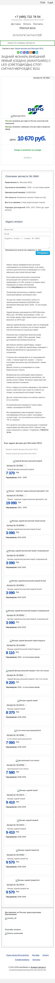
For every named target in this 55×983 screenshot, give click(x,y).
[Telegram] (21, 52)
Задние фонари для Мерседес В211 (29, 49)
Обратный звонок (27, 28)
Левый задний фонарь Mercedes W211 (21, 454)
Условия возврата (22, 960)
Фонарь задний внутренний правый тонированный (27, 619)
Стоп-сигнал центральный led (19, 739)
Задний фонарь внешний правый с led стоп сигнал (27, 679)
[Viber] (24, 52)
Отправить (42, 253)
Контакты (38, 24)
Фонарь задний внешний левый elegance (23, 649)
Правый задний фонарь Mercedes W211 (22, 449)
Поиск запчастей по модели (17, 955)
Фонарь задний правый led (18, 889)
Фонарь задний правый (16, 829)
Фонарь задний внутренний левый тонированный (27, 559)
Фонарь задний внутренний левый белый (24, 529)
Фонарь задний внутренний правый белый (24, 589)
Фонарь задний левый (16, 709)
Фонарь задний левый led (17, 859)
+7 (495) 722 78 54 (27, 16)
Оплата (27, 24)
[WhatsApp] (18, 52)
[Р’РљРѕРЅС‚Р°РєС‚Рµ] (27, 52)
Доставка (16, 24)
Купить (28, 158)
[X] (33, 52)
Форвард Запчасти (38, 967)
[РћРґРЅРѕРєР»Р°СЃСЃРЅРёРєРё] (30, 52)
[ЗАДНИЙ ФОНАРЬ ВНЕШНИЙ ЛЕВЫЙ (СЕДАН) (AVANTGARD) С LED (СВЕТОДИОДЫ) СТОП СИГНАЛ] (27, 90)
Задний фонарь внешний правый (20, 469)
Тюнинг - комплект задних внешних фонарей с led (27, 499)
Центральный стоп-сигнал (17, 769)
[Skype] (37, 52)
